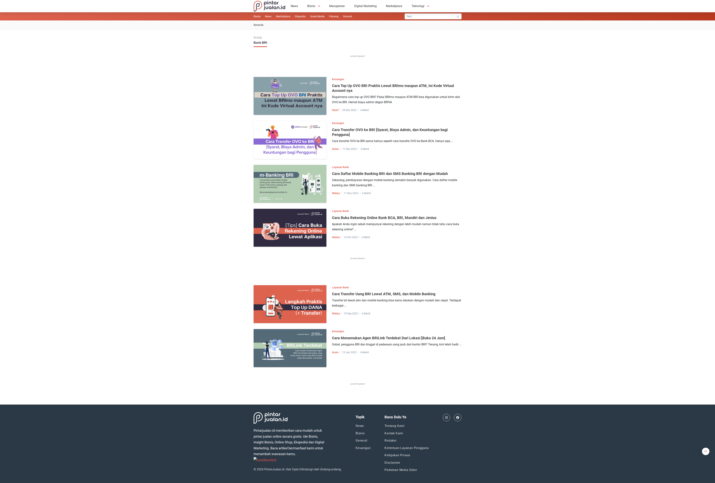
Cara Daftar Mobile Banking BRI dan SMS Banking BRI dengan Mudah (390, 173)
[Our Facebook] (457, 417)
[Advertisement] (357, 67)
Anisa (335, 148)
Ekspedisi (300, 16)
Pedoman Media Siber (400, 469)
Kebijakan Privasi (397, 455)
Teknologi (417, 6)
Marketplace (394, 6)
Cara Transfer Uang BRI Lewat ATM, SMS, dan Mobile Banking (383, 294)
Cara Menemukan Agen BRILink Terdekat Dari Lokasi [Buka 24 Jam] (388, 338)
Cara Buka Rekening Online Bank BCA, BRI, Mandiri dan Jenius (384, 217)
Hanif (335, 110)
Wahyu (336, 193)
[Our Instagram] (446, 417)
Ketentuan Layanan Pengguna (406, 448)
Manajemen (337, 6)
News (294, 6)
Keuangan (338, 79)
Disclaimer (392, 462)
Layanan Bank (340, 167)
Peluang (334, 16)
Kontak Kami (393, 433)
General (347, 16)
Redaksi (390, 440)
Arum (335, 352)
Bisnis (311, 6)
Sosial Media (317, 16)
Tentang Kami (394, 425)
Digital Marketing (365, 6)
